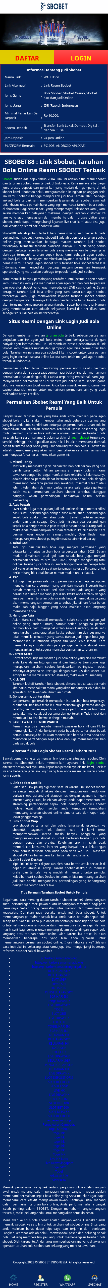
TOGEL (59, 1009)
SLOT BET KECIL (59, 1082)
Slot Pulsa (59, 1180)
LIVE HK (59, 1090)
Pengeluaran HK (59, 1001)
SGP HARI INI (59, 996)
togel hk (59, 1133)
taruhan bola (55, 335)
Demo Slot (59, 984)
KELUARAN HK (59, 1035)
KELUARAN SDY (59, 971)
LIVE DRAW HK (59, 1018)
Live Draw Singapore (59, 1163)
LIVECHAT (94, 1284)
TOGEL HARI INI (59, 1026)
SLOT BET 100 (59, 1103)
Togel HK (59, 1154)
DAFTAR (27, 58)
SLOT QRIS (59, 1013)
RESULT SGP (59, 1086)
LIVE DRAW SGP (59, 1056)
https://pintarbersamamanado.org (59, 962)
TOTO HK (59, 1022)
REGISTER (40, 1284)
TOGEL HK (59, 1052)
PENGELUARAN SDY (59, 992)
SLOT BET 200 (59, 1107)
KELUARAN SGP (59, 975)
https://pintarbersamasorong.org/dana (59, 967)
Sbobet (7, 179)
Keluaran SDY (59, 1176)
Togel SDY (59, 1167)
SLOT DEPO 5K (59, 1112)
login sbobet (96, 763)
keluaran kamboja (59, 1120)
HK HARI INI (59, 988)
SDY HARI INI (59, 1099)
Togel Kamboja (59, 1129)
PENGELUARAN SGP (59, 1065)
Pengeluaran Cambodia (59, 1124)
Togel (59, 1171)
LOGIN (81, 58)
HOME (13, 1284)
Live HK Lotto (59, 1159)
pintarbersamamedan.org (59, 958)
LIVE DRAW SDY (59, 1005)
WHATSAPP (67, 1284)
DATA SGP (59, 979)
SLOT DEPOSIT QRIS (59, 1077)
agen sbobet (80, 437)
